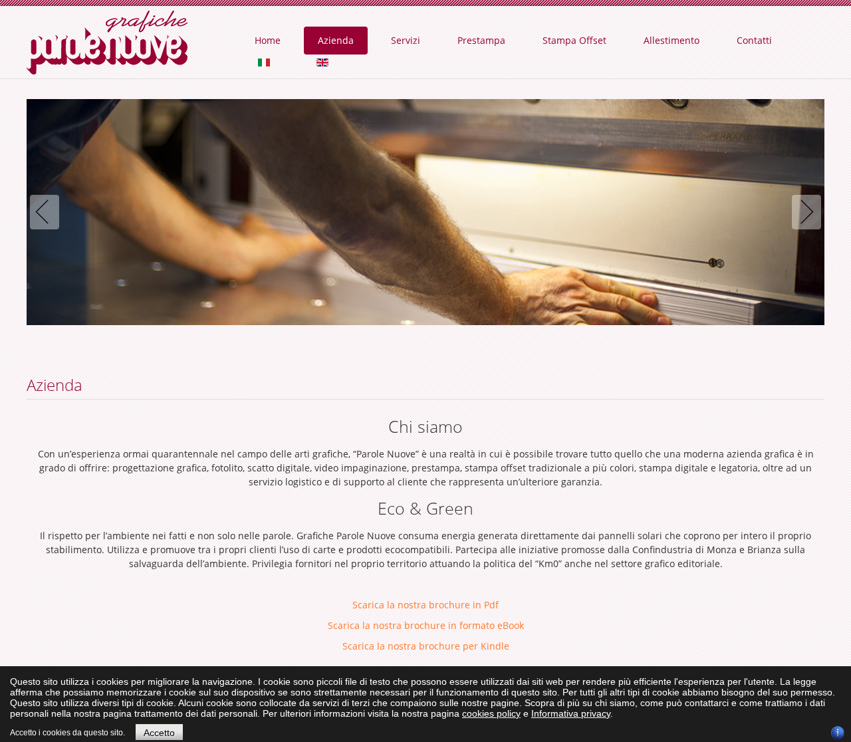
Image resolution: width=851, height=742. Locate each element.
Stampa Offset (574, 40)
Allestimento (671, 40)
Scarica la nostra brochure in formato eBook (426, 625)
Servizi (405, 40)
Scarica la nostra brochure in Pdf (425, 604)
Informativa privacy (570, 713)
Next (804, 212)
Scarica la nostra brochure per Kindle (425, 646)
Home (268, 40)
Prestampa (481, 40)
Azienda (336, 40)
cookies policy (491, 713)
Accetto (159, 732)
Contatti (754, 40)
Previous (47, 212)
